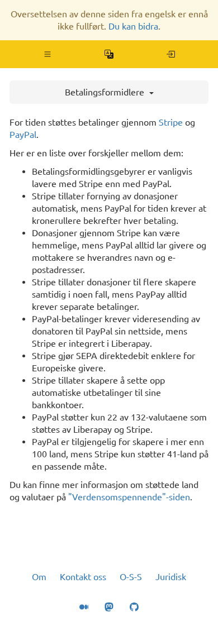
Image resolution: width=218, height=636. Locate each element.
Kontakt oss (83, 577)
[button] (48, 54)
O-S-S (131, 577)
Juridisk (170, 577)
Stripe (171, 122)
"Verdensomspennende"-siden (129, 497)
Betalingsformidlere (105, 92)
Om (39, 577)
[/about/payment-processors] (171, 54)
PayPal (23, 135)
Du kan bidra (133, 26)
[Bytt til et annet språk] (109, 54)
